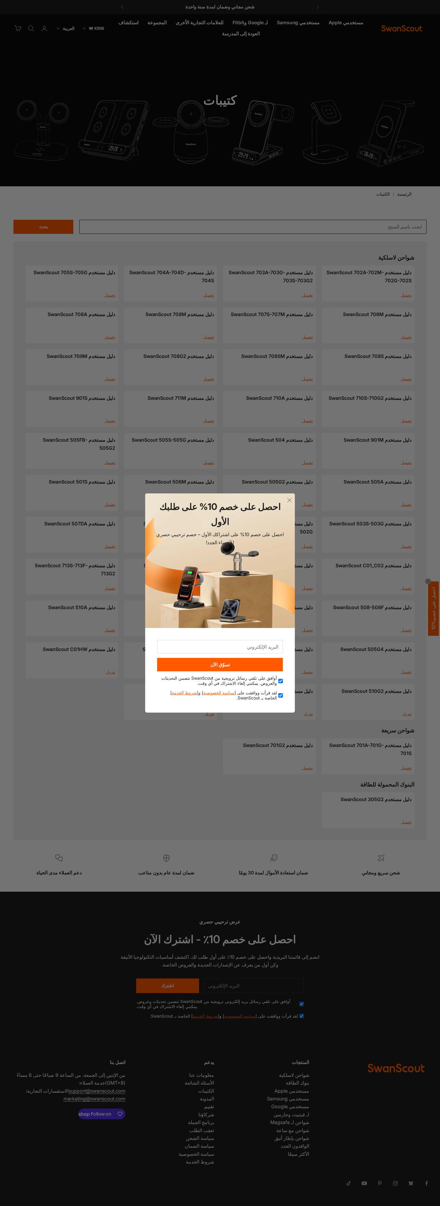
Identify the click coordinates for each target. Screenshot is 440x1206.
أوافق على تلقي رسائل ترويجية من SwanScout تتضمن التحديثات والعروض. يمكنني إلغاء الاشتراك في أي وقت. (219, 681)
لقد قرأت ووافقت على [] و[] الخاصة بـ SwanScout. (223, 695)
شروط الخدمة (184, 692)
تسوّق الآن (220, 664)
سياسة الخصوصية (218, 692)
